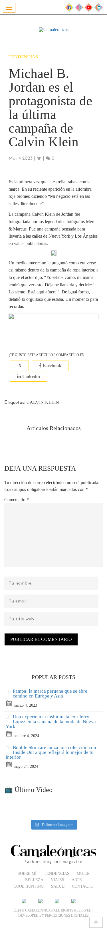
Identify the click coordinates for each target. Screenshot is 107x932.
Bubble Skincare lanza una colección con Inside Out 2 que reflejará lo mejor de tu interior (51, 752)
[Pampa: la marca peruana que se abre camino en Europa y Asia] (9, 692)
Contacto (82, 886)
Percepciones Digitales (67, 915)
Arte (77, 880)
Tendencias (23, 56)
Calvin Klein (43, 402)
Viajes (57, 880)
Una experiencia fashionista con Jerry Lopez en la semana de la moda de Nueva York (51, 721)
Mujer (83, 873)
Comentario (16, 499)
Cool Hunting (29, 886)
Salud (57, 886)
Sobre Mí (27, 873)
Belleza (34, 880)
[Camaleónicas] (53, 29)
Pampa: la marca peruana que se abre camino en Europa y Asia (50, 693)
